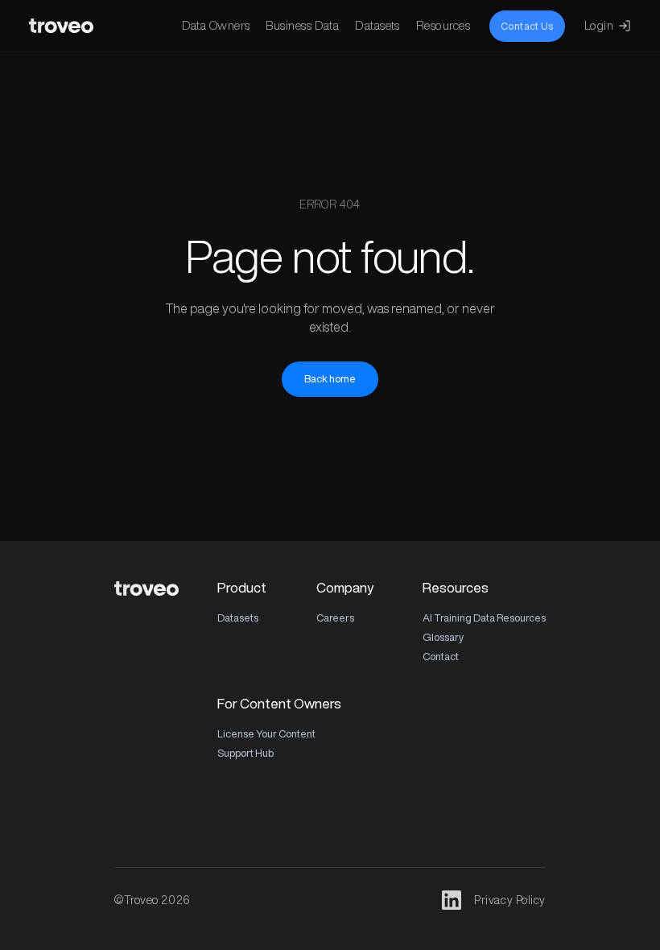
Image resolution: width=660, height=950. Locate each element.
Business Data (302, 25)
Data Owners (216, 25)
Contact (441, 656)
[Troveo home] (61, 26)
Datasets (377, 25)
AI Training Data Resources (484, 618)
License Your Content (266, 734)
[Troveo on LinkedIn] (451, 900)
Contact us (527, 26)
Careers (335, 618)
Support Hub (245, 753)
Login (598, 25)
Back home (330, 379)
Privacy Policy (510, 900)
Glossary (443, 637)
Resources (443, 25)
